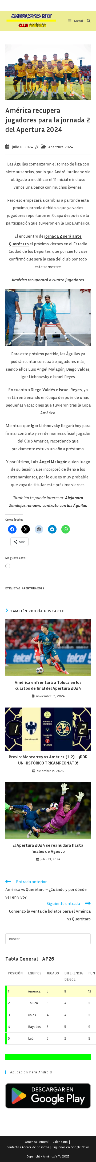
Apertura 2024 (60, 146)
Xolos (32, 1015)
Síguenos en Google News (71, 1147)
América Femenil (37, 1142)
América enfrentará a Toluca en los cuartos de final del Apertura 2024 (48, 685)
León (31, 1038)
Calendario (60, 1142)
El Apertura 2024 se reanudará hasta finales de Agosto (48, 848)
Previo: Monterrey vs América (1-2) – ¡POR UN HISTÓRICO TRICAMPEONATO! (48, 759)
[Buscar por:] (87, 21)
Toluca (33, 1003)
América (34, 991)
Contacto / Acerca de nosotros (28, 1147)
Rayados (34, 1026)
